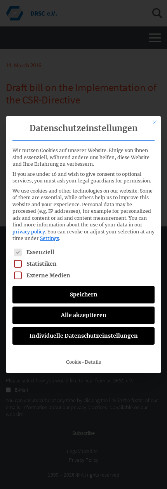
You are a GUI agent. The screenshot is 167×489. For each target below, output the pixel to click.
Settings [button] (49, 238)
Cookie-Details (83, 362)
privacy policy (28, 232)
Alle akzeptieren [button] (83, 315)
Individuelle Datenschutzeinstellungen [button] (84, 335)
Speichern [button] (83, 294)
